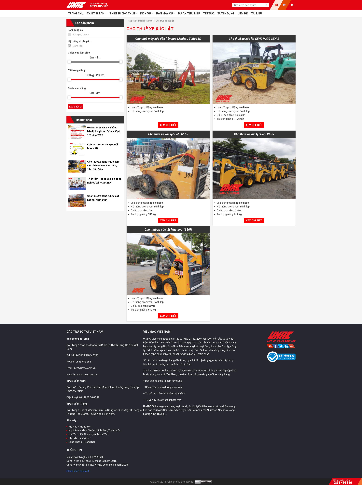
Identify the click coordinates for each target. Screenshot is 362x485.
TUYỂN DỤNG (225, 13)
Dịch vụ (145, 13)
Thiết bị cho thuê (146, 21)
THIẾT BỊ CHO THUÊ (122, 13)
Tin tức (208, 13)
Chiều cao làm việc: (79, 52)
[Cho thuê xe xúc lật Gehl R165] (168, 168)
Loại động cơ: (76, 29)
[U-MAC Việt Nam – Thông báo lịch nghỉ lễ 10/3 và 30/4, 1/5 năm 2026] (77, 137)
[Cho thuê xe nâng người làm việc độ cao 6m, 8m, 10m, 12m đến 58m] (77, 171)
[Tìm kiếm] (266, 5)
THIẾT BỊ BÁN (95, 13)
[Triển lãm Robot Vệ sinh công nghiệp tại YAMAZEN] (77, 189)
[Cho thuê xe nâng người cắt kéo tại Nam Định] (77, 206)
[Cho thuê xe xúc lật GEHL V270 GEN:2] (254, 73)
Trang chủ (75, 13)
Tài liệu (256, 13)
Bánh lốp (77, 45)
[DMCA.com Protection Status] (203, 481)
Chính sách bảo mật (77, 471)
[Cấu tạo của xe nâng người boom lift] (77, 155)
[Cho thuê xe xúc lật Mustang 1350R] (168, 264)
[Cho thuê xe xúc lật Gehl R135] (254, 168)
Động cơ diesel (81, 34)
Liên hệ (243, 13)
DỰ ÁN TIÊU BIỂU (189, 13)
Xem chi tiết (168, 124)
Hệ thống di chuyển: (79, 41)
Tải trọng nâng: (77, 70)
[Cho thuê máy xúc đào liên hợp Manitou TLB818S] (168, 73)
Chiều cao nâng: (77, 88)
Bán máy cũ (164, 13)
